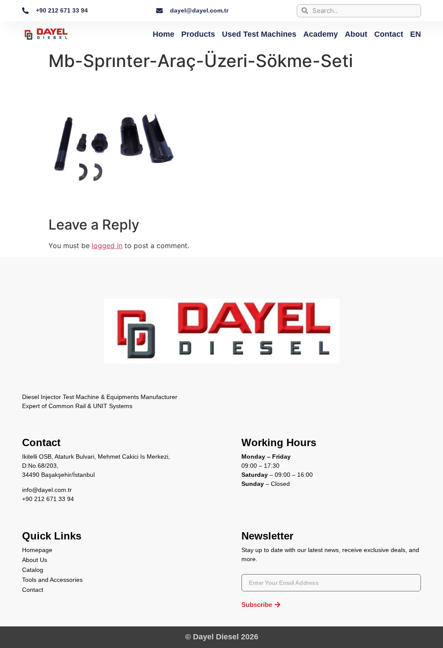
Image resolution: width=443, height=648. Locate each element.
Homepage (37, 549)
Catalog (32, 569)
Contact (388, 34)
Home (163, 34)
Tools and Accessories (52, 579)
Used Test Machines (259, 34)
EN (415, 34)
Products (198, 34)
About (356, 34)
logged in (107, 245)
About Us (34, 559)
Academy (320, 34)
